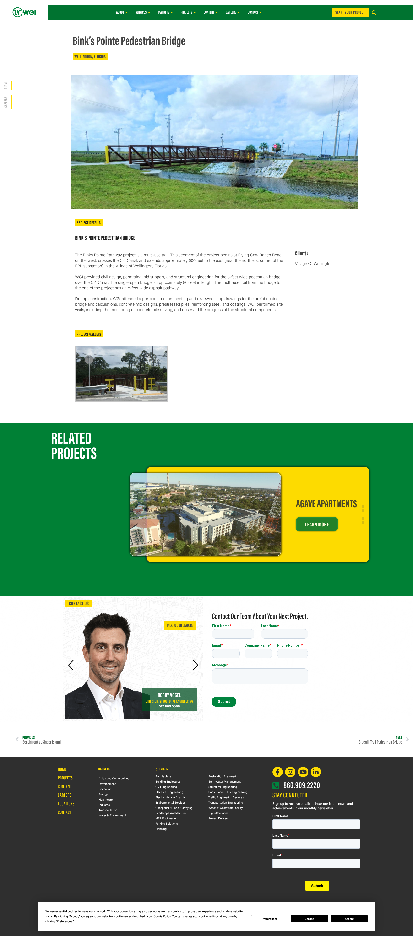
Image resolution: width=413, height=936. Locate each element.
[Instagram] (290, 772)
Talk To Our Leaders (180, 625)
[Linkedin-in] (316, 772)
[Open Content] (217, 12)
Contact (65, 812)
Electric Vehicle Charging (171, 797)
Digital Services (218, 813)
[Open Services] (149, 12)
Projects (65, 777)
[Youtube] (303, 772)
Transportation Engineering (225, 802)
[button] (374, 13)
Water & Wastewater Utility (225, 808)
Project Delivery (218, 818)
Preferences (269, 918)
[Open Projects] (194, 12)
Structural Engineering (222, 787)
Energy (103, 794)
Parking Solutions (166, 823)
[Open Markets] (171, 12)
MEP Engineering (166, 818)
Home (62, 769)
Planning (161, 829)
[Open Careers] (239, 12)
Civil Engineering (166, 787)
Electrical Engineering (169, 792)
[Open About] (126, 12)
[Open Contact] (261, 12)
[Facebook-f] (277, 772)
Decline (309, 918)
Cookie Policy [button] (161, 916)
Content (65, 786)
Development (107, 783)
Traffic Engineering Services (226, 797)
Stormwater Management (224, 781)
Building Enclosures (168, 781)
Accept (349, 918)
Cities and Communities (114, 778)
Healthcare (106, 799)
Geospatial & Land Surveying (174, 808)
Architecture (163, 776)
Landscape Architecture (170, 813)
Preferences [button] (64, 921)
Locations (66, 803)
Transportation (108, 810)
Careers (64, 794)
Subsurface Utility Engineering (227, 792)
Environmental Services (170, 802)
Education (105, 789)
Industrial (105, 804)
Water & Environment (112, 815)
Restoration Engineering (223, 776)
